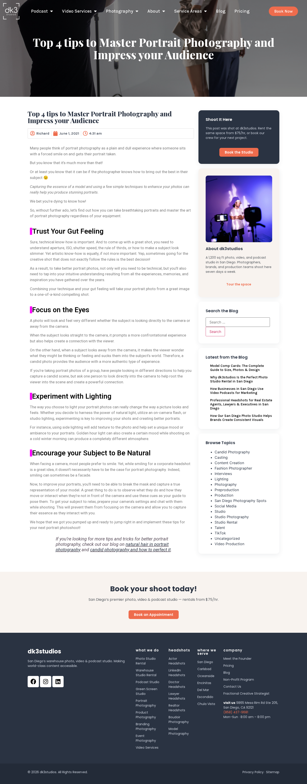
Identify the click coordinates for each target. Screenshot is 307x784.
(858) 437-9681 (235, 712)
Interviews (223, 473)
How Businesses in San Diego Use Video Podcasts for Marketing (236, 391)
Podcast (39, 11)
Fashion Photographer (233, 468)
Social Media (225, 506)
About (153, 11)
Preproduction (227, 490)
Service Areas (188, 11)
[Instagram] (45, 681)
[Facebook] (33, 681)
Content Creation (229, 463)
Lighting (221, 479)
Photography (119, 11)
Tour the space (238, 284)
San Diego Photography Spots (240, 500)
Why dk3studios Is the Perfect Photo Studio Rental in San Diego (239, 379)
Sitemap (272, 772)
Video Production (229, 544)
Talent (220, 527)
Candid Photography (232, 452)
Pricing (241, 11)
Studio (220, 511)
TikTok (220, 533)
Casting (221, 457)
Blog (220, 11)
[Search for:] (238, 322)
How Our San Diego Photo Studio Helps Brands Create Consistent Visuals (241, 418)
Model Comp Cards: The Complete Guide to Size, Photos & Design (237, 368)
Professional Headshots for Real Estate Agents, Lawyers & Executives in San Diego (241, 404)
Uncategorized (227, 538)
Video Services (77, 11)
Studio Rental (226, 522)
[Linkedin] (58, 681)
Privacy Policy (253, 772)
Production (224, 495)
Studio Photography (232, 517)
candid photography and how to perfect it (130, 549)
